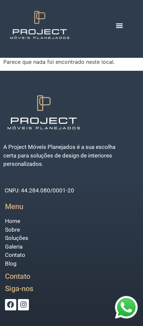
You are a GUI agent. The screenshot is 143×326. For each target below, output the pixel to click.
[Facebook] (10, 304)
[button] (119, 25)
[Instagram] (23, 304)
